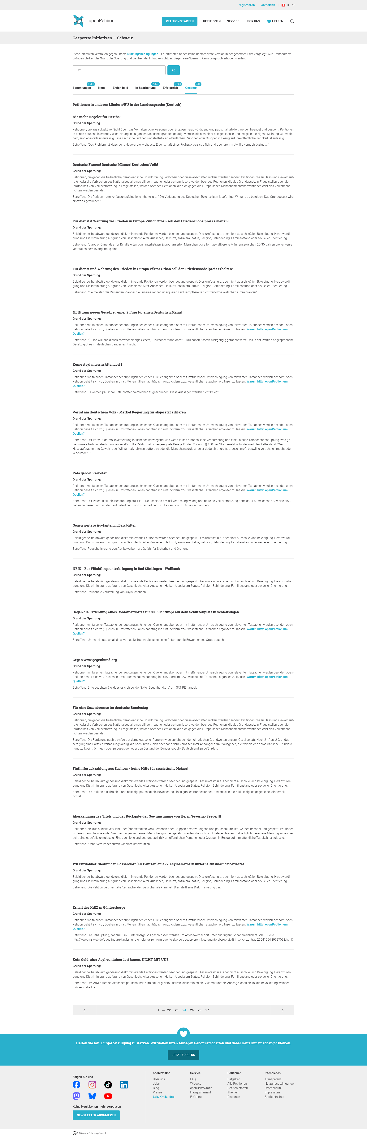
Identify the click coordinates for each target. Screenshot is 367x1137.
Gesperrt (191, 86)
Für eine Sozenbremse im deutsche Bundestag (110, 707)
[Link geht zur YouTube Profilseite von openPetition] (108, 1096)
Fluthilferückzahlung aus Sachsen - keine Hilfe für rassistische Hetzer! (130, 768)
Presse (157, 1092)
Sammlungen (82, 86)
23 (177, 1010)
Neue (102, 88)
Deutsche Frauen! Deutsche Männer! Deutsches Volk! (115, 164)
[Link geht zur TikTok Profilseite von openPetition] (108, 1084)
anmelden (268, 5)
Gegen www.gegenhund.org (95, 659)
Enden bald (120, 88)
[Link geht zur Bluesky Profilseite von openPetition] (92, 1096)
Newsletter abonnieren (96, 1115)
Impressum (272, 1092)
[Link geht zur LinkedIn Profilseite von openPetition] (124, 1084)
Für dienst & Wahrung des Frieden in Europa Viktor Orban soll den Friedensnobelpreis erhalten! (150, 221)
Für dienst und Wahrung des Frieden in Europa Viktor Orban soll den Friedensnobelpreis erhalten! (153, 269)
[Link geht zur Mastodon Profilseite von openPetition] (76, 1096)
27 (207, 1010)
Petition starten (180, 21)
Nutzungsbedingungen (142, 54)
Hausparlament (200, 1092)
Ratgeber (233, 1079)
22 (169, 1010)
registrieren (247, 5)
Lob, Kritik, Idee (164, 1097)
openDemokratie (201, 1088)
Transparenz (273, 1079)
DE (288, 5)
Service (233, 21)
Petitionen (212, 21)
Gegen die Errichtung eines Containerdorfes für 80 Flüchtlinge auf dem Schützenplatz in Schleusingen (156, 612)
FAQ (193, 1079)
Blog (156, 1088)
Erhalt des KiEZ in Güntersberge (99, 907)
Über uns (159, 1079)
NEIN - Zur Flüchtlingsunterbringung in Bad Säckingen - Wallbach (126, 568)
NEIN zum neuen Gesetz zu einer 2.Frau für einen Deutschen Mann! (127, 312)
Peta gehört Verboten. (90, 473)
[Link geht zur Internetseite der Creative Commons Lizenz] (75, 1133)
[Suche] (292, 21)
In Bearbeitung (145, 86)
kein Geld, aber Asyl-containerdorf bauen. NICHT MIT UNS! (121, 959)
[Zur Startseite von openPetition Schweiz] (94, 21)
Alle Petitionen (237, 1083)
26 (200, 1010)
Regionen (233, 1097)
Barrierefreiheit (274, 1097)
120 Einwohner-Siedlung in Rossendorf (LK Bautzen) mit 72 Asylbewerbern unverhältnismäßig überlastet (158, 864)
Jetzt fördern (183, 1055)
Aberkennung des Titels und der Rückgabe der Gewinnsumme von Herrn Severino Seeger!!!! (147, 816)
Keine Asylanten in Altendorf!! (97, 364)
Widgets (195, 1083)
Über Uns (253, 21)
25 (192, 1010)
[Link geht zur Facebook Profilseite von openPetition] (76, 1084)
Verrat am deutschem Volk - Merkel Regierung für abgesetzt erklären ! (130, 412)
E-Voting (196, 1097)
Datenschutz (273, 1088)
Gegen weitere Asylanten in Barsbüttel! (104, 525)
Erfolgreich (170, 86)
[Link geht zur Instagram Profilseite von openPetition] (92, 1084)
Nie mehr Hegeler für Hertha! (96, 116)
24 (185, 1010)
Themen (233, 1092)
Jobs (156, 1083)
